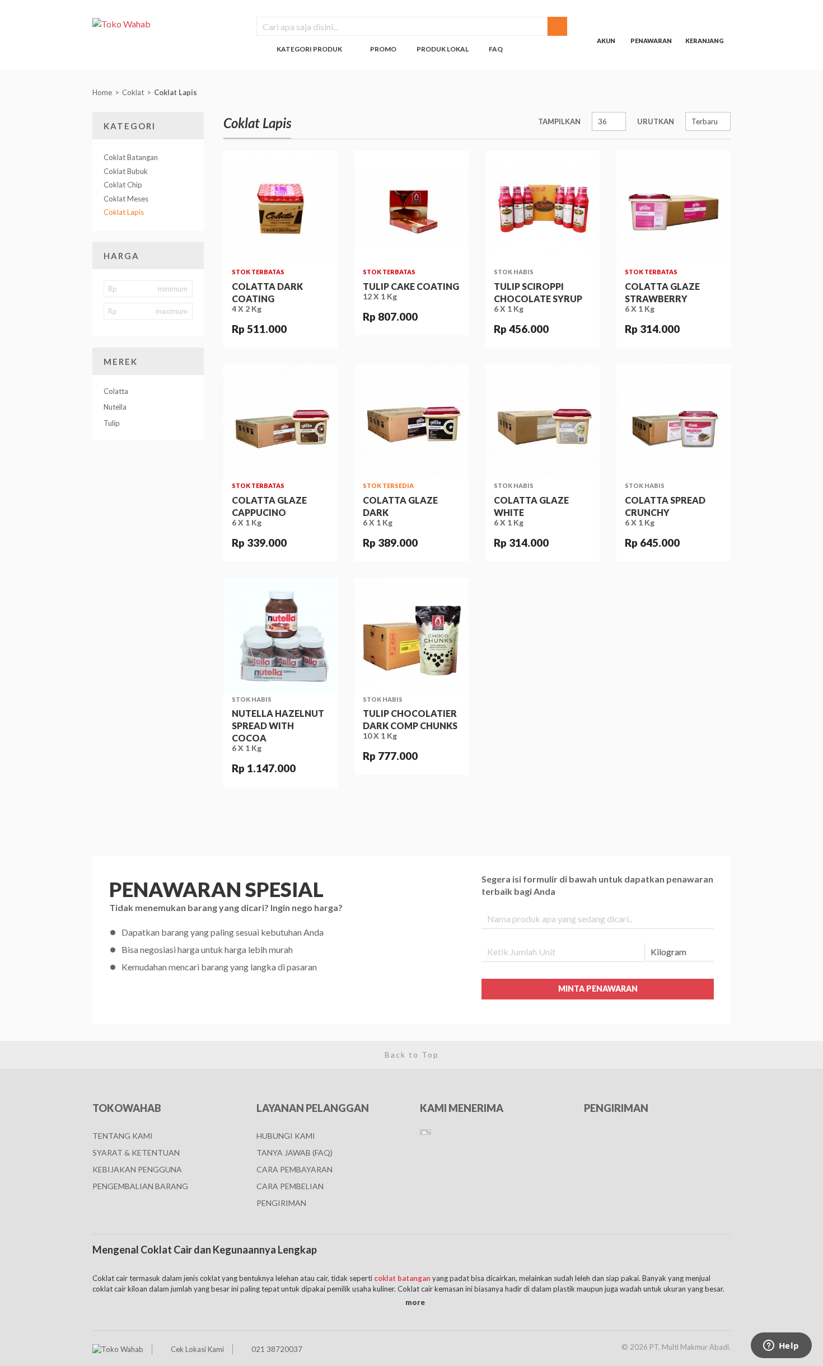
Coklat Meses (126, 198)
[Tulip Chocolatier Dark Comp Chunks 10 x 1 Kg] (411, 635)
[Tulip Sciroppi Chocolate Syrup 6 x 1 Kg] (542, 208)
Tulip (112, 423)
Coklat (133, 92)
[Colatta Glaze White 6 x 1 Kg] (542, 421)
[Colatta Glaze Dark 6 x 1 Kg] (411, 421)
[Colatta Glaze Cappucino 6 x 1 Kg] (280, 421)
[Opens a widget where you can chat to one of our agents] (781, 1346)
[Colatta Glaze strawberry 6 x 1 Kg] (673, 208)
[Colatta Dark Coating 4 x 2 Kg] (280, 208)
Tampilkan (559, 121)
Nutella (115, 406)
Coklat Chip (123, 184)
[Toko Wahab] (166, 23)
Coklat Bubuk (126, 171)
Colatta (116, 391)
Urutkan (655, 121)
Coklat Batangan (131, 157)
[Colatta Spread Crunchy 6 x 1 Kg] (673, 421)
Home (102, 92)
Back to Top (412, 1054)
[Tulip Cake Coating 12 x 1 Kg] (411, 208)
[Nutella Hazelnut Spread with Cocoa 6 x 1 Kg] (280, 635)
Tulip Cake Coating (411, 286)
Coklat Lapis (176, 92)
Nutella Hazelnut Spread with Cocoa (278, 725)
